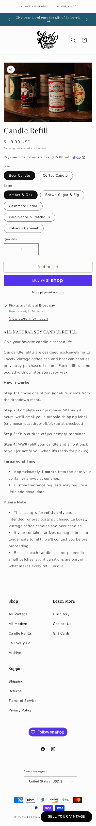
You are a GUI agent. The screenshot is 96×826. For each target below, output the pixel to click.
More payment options (48, 292)
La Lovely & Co (66, 6)
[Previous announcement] (9, 19)
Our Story (61, 614)
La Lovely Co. (20, 643)
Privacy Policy (20, 710)
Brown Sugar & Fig (62, 194)
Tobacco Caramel (23, 228)
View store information (28, 318)
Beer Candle (19, 175)
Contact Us (62, 623)
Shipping (9, 148)
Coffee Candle (55, 175)
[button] (9, 40)
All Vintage (18, 614)
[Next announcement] (86, 19)
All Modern (18, 623)
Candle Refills (20, 633)
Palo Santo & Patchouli (29, 217)
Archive (15, 652)
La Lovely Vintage (32, 6)
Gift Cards (61, 633)
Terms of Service (22, 700)
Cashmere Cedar (23, 206)
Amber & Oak (20, 194)
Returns (15, 691)
